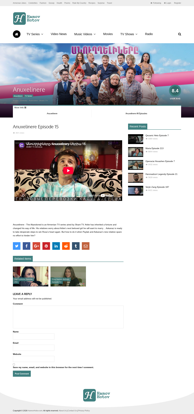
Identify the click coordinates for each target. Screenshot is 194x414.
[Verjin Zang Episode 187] (135, 195)
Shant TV (43, 100)
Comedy (23, 100)
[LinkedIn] (56, 246)
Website (17, 354)
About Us (62, 411)
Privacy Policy (84, 411)
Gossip (51, 3)
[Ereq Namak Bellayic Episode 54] (68, 285)
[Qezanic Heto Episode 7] (135, 143)
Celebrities (32, 3)
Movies (108, 34)
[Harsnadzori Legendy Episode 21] (135, 182)
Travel (109, 3)
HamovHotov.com (35, 411)
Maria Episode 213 (155, 148)
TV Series (33, 34)
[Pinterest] (46, 246)
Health (59, 3)
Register (177, 3)
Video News (59, 34)
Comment (18, 304)
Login (168, 3)
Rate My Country (79, 3)
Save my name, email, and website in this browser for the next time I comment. (53, 367)
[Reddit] (66, 246)
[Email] (85, 246)
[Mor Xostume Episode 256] (30, 285)
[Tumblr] (76, 246)
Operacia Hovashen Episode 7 (160, 161)
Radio (149, 34)
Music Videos (83, 34)
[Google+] (36, 246)
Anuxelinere (18, 96)
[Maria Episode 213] (135, 156)
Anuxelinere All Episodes (136, 113)
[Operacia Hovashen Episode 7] (135, 169)
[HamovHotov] (27, 24)
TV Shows (127, 34)
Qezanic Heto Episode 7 (157, 135)
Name (16, 331)
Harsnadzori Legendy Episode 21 (161, 174)
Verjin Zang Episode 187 (157, 187)
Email (15, 343)
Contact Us (72, 411)
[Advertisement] (68, 213)
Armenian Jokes (19, 3)
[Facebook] (26, 246)
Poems (67, 3)
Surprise (101, 3)
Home (16, 34)
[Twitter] (16, 246)
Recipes (92, 3)
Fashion (43, 3)
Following (157, 3)
